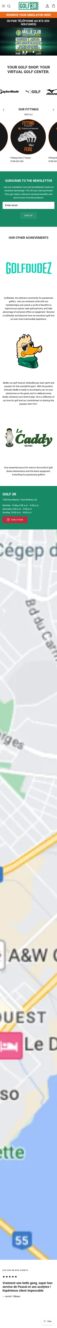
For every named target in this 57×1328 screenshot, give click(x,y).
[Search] (10, 6)
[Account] (46, 6)
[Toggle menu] (3, 6)
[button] (23, 52)
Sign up (28, 215)
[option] (28, 41)
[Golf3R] (28, 6)
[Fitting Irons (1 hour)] (28, 136)
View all (28, 114)
